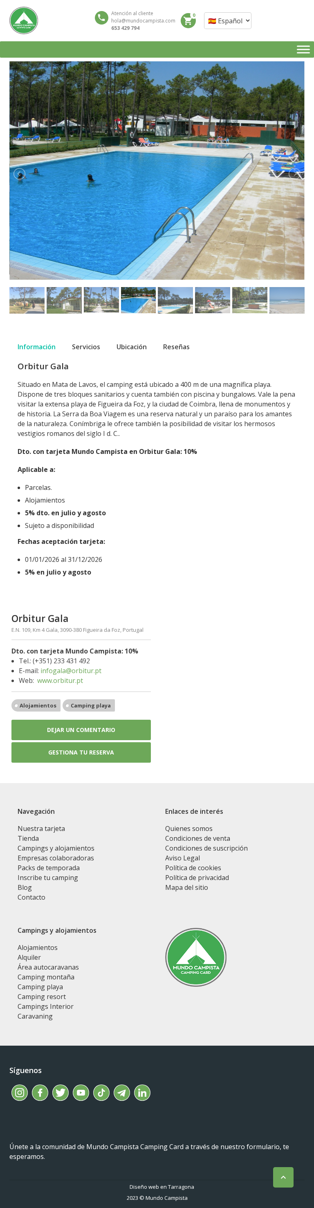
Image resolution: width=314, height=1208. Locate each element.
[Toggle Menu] (303, 49)
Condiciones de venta (197, 838)
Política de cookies (193, 867)
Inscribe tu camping (48, 877)
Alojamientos (38, 705)
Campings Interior (46, 1006)
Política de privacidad (197, 877)
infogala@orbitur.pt (70, 670)
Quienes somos (189, 828)
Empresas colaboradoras (56, 857)
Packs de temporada (49, 867)
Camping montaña (46, 976)
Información (37, 346)
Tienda (28, 838)
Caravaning (35, 1016)
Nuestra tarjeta (41, 828)
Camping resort (42, 996)
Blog (25, 887)
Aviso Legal (182, 857)
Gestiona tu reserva (81, 752)
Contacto (31, 897)
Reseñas (176, 346)
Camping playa (91, 705)
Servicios (86, 346)
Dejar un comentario (81, 730)
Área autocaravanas (48, 967)
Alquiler (29, 957)
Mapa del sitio (186, 887)
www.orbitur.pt (60, 680)
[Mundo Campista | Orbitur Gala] (23, 20)
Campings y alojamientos (56, 848)
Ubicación (132, 346)
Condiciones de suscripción (206, 848)
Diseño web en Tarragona (162, 1186)
